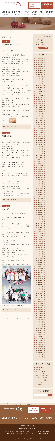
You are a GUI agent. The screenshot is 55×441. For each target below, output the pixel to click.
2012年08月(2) (40, 351)
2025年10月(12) (41, 79)
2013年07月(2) (40, 330)
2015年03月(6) (40, 289)
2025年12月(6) (40, 75)
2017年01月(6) (40, 243)
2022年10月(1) (40, 136)
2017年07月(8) (40, 231)
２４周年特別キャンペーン (43, 40)
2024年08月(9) (40, 105)
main (16, 318)
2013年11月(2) (40, 322)
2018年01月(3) (40, 219)
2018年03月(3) (40, 215)
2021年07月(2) (40, 149)
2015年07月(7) (40, 281)
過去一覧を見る (43, 47)
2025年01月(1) (40, 95)
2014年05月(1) (40, 309)
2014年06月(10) (41, 307)
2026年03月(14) (41, 68)
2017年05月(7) (40, 235)
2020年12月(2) (40, 159)
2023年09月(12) (41, 128)
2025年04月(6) (40, 91)
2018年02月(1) (40, 217)
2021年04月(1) (40, 153)
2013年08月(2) (40, 328)
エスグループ (30, 426)
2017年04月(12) (41, 237)
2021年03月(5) (40, 155)
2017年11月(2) (40, 223)
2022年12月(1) (40, 134)
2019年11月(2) (40, 178)
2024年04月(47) (41, 114)
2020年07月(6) (40, 167)
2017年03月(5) (40, 239)
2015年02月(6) (40, 291)
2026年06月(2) (40, 62)
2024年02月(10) (41, 118)
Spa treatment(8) (41, 380)
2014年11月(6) (40, 297)
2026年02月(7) (40, 71)
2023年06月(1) (40, 130)
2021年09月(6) (40, 147)
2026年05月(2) (40, 64)
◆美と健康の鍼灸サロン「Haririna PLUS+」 (17, 431)
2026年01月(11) (41, 73)
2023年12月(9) (40, 122)
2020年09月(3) (40, 163)
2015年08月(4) (40, 278)
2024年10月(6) (40, 101)
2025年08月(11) (41, 83)
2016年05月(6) (40, 260)
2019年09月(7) (40, 182)
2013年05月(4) (40, 334)
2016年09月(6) (40, 252)
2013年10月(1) (40, 324)
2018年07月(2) (40, 206)
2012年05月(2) (40, 357)
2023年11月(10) (41, 124)
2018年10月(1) (40, 200)
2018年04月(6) (40, 213)
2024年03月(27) (41, 116)
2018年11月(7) (40, 198)
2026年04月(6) (40, 66)
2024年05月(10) (41, 112)
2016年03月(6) (40, 264)
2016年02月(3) (40, 266)
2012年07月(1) (40, 353)
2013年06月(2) (40, 332)
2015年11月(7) (40, 272)
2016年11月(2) (40, 248)
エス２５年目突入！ (41, 44)
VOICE (34, 13)
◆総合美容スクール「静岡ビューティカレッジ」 (21, 433)
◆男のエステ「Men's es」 (42, 431)
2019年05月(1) (40, 186)
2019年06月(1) (40, 184)
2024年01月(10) (41, 120)
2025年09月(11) (41, 81)
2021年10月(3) (40, 145)
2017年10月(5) (40, 225)
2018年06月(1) (40, 208)
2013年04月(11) (41, 336)
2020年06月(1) (40, 169)
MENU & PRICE (17, 13)
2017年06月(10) (41, 233)
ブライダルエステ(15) (42, 376)
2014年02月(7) (40, 316)
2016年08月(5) (40, 254)
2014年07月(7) (40, 305)
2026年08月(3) (40, 58)
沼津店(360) (39, 367)
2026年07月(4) (40, 60)
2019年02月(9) (40, 192)
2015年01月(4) (40, 293)
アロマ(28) (39, 382)
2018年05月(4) (40, 211)
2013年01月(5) (40, 342)
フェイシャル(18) (41, 371)
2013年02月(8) (40, 340)
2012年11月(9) (40, 346)
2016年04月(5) (40, 262)
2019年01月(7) (40, 194)
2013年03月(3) (40, 338)
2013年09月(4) (40, 326)
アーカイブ (43, 54)
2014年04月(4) (40, 311)
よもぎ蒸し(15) (40, 374)
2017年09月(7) (40, 227)
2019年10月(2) (40, 180)
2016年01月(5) (40, 268)
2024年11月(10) (41, 99)
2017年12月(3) (40, 221)
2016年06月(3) (40, 258)
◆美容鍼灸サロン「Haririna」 (27, 428)
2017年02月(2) (40, 241)
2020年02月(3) (40, 175)
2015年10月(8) (40, 274)
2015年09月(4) (40, 276)
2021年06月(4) (40, 151)
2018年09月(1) (40, 202)
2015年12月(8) (40, 270)
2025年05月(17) (41, 89)
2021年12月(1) (40, 143)
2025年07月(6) (40, 85)
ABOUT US (6, 13)
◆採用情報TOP (43, 433)
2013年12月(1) (40, 320)
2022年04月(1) (40, 138)
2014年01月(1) (40, 318)
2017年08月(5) (40, 229)
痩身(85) (38, 369)
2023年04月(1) (40, 132)
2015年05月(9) (40, 285)
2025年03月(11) (41, 93)
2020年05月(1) (40, 171)
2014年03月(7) (40, 313)
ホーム (5, 404)
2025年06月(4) (40, 87)
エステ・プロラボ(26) (42, 378)
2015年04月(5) (40, 287)
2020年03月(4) (40, 173)
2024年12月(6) (40, 97)
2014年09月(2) (40, 301)
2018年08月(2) (40, 204)
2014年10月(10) (41, 299)
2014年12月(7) (40, 295)
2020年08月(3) (40, 165)
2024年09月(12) (41, 103)
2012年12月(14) (41, 344)
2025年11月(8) (40, 77)
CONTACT (49, 13)
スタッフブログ (13, 404)
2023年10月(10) (41, 126)
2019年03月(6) (40, 190)
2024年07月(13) (41, 108)
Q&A (41, 13)
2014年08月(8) (40, 303)
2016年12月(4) (40, 245)
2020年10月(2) (40, 161)
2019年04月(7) (40, 188)
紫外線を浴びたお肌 (41, 42)
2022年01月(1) (40, 141)
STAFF (27, 13)
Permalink (6, 126)
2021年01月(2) (40, 157)
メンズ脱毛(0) (40, 384)
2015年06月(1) (40, 283)
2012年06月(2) (40, 355)
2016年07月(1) (40, 256)
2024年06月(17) (41, 110)
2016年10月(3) (40, 250)
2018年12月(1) (40, 196)
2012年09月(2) (40, 348)
